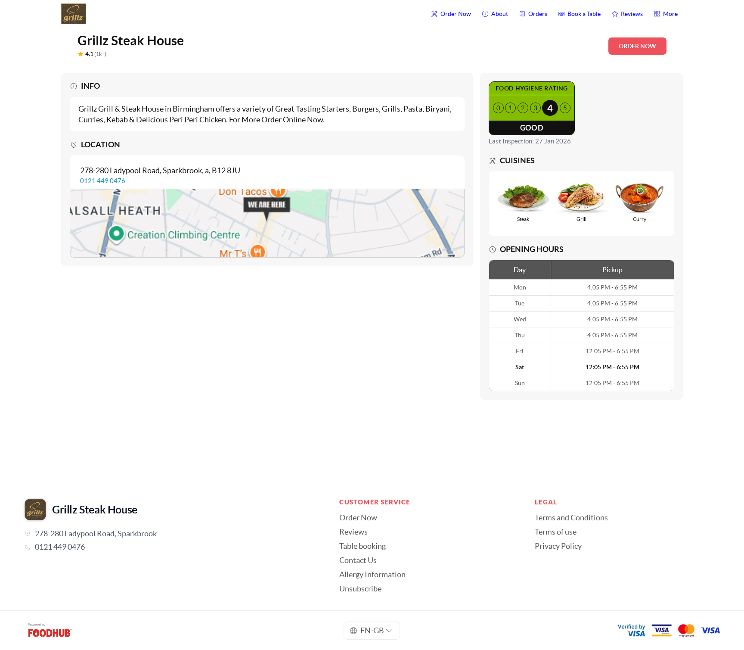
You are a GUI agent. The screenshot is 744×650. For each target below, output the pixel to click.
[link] (169, 547)
